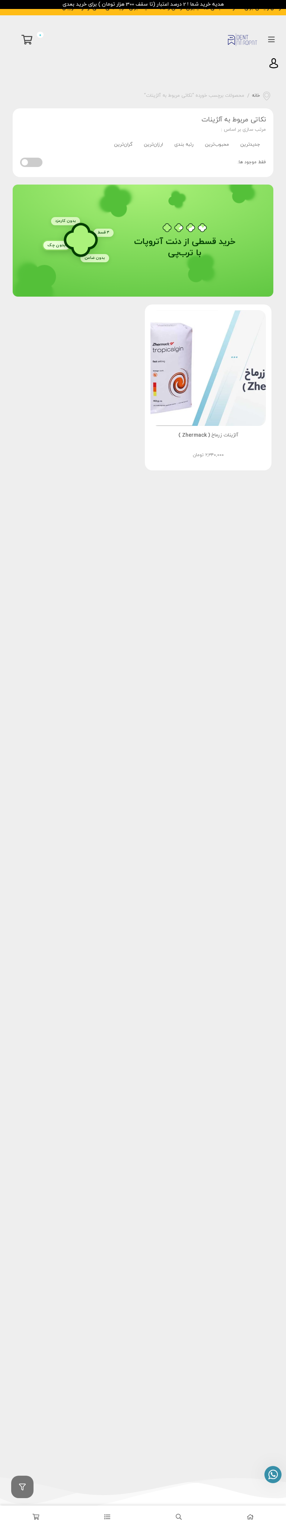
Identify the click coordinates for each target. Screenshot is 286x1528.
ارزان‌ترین (153, 144)
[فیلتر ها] (22, 1487)
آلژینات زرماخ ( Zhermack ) (208, 435)
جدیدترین (250, 144)
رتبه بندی (184, 144)
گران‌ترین (123, 144)
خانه (256, 95)
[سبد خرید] (36, 1517)
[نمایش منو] (271, 40)
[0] (29, 40)
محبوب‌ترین (217, 144)
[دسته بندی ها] (107, 1517)
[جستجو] (178, 1517)
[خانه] (250, 1517)
